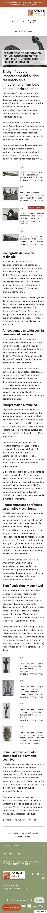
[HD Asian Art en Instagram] (43, 877)
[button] (21, 167)
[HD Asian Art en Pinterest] (43, 873)
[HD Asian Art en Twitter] (38, 873)
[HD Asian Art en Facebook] (32, 873)
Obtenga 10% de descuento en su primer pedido (21, 863)
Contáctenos (12, 845)
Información (11, 854)
